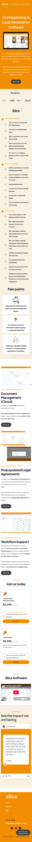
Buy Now (16, 621)
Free (11, 4)
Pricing (28, 4)
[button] (11, 4)
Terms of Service (8, 836)
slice (5, 4)
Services (16, 4)
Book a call (16, 81)
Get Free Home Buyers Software (23, 832)
